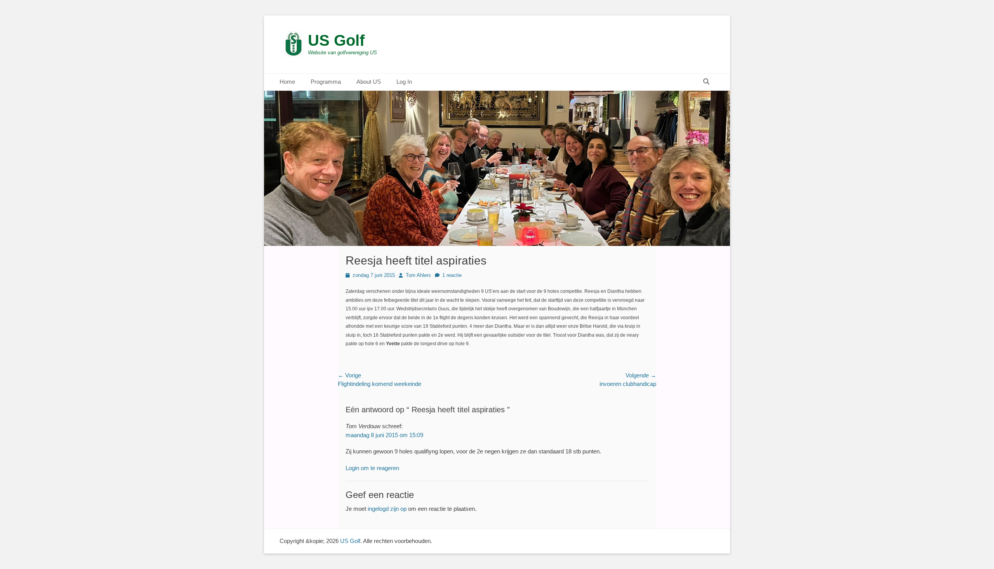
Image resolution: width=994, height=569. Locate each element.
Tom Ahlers (418, 275)
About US (368, 81)
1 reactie (452, 275)
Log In (404, 81)
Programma (326, 81)
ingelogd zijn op (387, 508)
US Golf (336, 40)
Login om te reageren (372, 468)
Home (287, 81)
